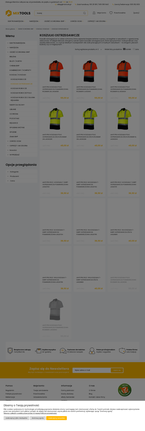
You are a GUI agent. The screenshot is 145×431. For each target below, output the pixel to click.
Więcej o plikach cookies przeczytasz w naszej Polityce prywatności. (30, 413)
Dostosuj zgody (38, 418)
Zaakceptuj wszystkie (56, 418)
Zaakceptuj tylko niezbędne (16, 418)
